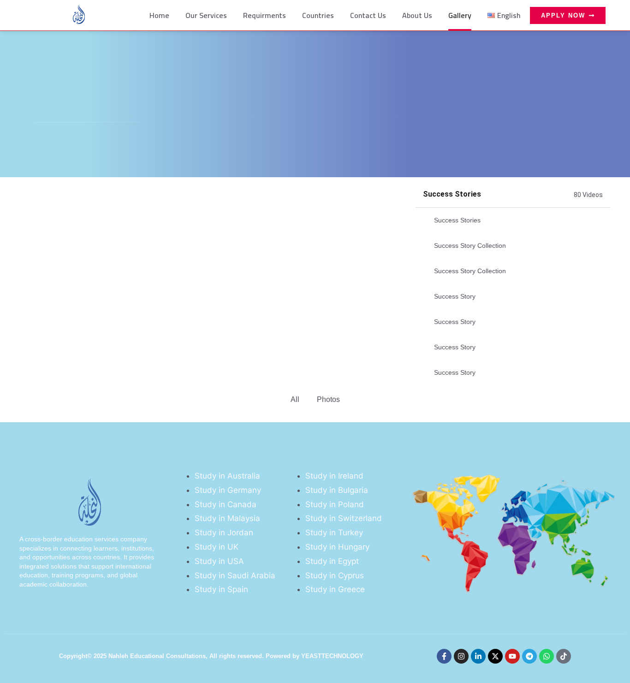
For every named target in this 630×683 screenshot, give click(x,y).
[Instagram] (461, 656)
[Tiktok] (563, 656)
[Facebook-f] (444, 656)
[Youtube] (512, 656)
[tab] (513, 220)
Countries (318, 15)
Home (159, 15)
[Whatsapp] (546, 656)
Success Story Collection (470, 245)
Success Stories (457, 220)
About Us (417, 15)
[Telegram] (529, 656)
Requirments (264, 15)
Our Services (206, 15)
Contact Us (368, 15)
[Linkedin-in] (478, 656)
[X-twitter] (495, 656)
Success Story (454, 296)
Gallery (459, 15)
